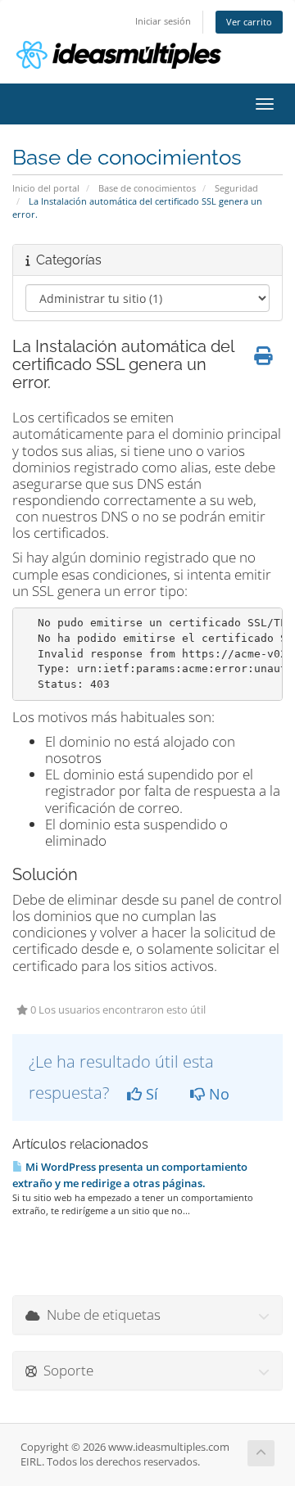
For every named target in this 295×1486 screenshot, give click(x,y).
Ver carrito (249, 22)
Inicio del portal (45, 188)
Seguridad (236, 188)
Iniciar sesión (163, 21)
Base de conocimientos (147, 188)
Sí (150, 1094)
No (217, 1094)
